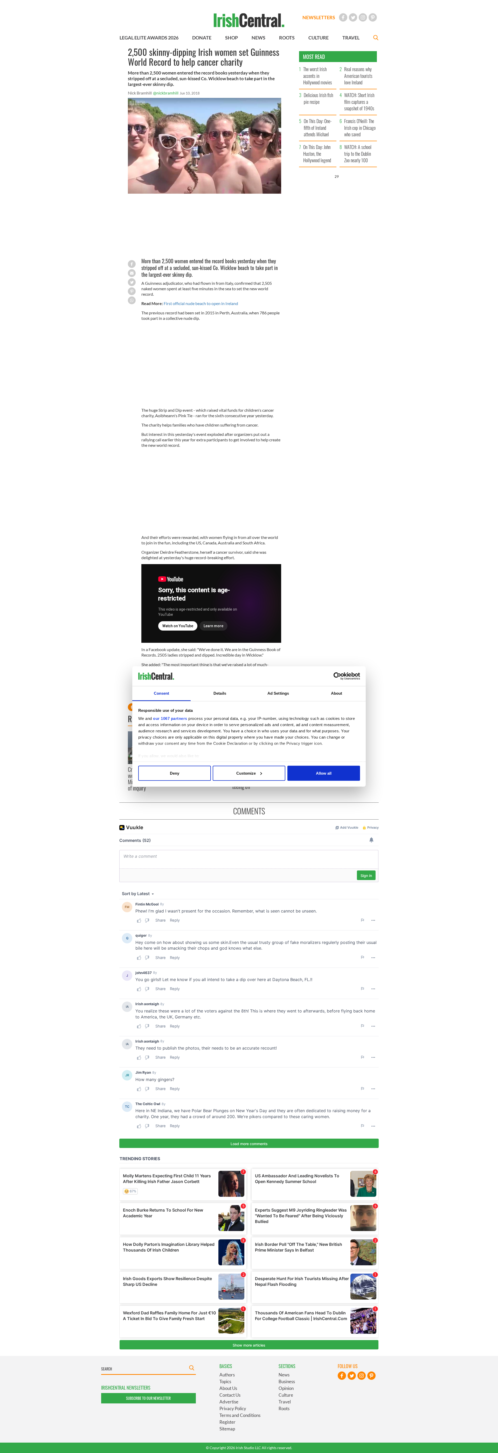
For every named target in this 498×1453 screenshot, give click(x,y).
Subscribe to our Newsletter (148, 1398)
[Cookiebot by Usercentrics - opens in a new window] (337, 676)
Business (287, 1381)
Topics (225, 1381)
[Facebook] (343, 17)
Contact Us (229, 1395)
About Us (228, 1388)
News (284, 1374)
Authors (227, 1374)
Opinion (286, 1388)
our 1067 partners (170, 718)
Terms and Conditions (239, 1415)
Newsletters (318, 17)
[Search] (375, 38)
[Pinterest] (373, 17)
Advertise (228, 1401)
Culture (286, 1395)
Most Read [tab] (314, 56)
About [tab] (336, 693)
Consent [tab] (161, 693)
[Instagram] (363, 17)
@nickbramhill (165, 92)
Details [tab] (219, 693)
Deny (174, 773)
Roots (284, 1408)
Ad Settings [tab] (278, 693)
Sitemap (227, 1428)
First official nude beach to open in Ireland (201, 303)
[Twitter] (353, 17)
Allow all (323, 773)
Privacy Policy (232, 1408)
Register (227, 1422)
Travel (285, 1401)
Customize (246, 773)
